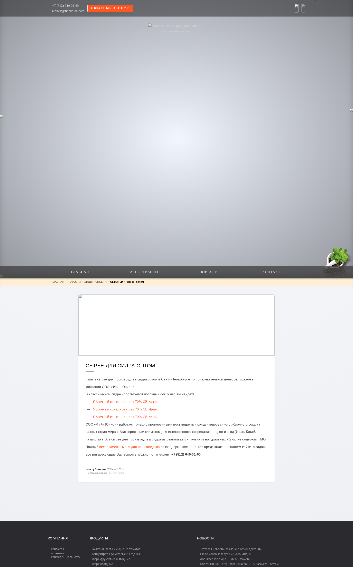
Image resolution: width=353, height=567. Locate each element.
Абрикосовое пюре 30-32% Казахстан (225, 559)
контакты (57, 549)
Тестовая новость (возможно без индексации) (231, 549)
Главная (80, 272)
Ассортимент (144, 272)
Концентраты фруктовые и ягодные (116, 554)
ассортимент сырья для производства (129, 447)
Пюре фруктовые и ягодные (111, 559)
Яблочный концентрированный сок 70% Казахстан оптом (239, 564)
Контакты (273, 272)
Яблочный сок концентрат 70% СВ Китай (125, 417)
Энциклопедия (95, 282)
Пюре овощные (102, 564)
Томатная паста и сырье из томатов (116, 549)
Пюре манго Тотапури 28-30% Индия (225, 554)
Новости (208, 272)
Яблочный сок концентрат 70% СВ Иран (125, 409)
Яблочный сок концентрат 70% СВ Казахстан (128, 402)
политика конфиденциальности (66, 555)
